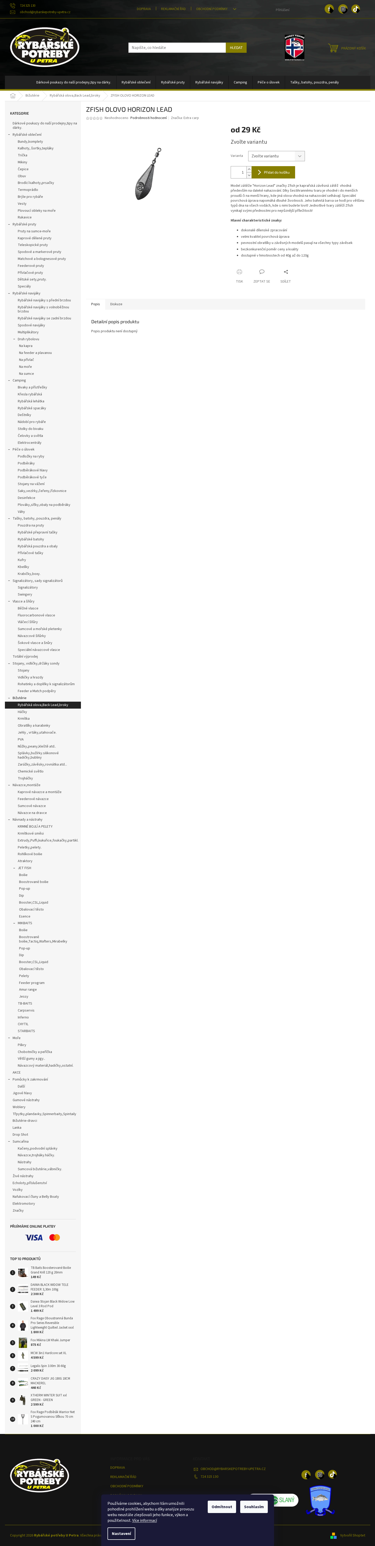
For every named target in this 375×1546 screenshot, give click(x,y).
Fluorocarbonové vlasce (36, 615)
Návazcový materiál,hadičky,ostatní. (45, 1065)
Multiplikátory (28, 332)
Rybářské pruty (24, 224)
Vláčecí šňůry (28, 622)
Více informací (144, 1520)
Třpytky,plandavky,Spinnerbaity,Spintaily (44, 1114)
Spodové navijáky (31, 325)
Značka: (185, 118)
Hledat (236, 47)
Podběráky (26, 463)
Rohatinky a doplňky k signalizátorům (46, 684)
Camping (19, 380)
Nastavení (121, 1533)
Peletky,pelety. (29, 847)
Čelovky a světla (30, 435)
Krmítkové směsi (31, 833)
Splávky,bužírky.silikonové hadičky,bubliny (38, 755)
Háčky (22, 712)
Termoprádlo (28, 189)
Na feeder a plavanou (35, 352)
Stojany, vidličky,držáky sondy (36, 663)
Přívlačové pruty (30, 272)
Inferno (23, 1017)
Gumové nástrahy (26, 1100)
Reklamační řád (173, 9)
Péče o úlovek (24, 449)
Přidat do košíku (277, 172)
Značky (18, 1210)
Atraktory (25, 861)
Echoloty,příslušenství (30, 1183)
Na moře (25, 366)
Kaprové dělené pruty (35, 238)
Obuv (22, 176)
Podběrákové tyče (32, 477)
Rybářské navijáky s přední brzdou (44, 300)
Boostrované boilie (33, 882)
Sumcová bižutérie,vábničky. (40, 1169)
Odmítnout (222, 1507)
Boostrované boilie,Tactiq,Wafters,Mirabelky (43, 939)
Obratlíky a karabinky (34, 725)
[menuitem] (73, 82)
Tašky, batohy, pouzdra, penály (37, 518)
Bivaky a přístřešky (32, 387)
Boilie (23, 875)
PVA (21, 739)
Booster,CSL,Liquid (33, 902)
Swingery (25, 594)
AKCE (17, 1072)
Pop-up (24, 888)
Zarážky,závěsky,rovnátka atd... (42, 764)
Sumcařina (21, 1141)
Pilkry (22, 1045)
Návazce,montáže (26, 785)
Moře (17, 1038)
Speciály (24, 286)
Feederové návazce (33, 799)
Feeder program (32, 983)
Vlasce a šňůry (24, 601)
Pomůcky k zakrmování (30, 1079)
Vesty (22, 203)
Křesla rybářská (30, 394)
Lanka (17, 1127)
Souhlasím (254, 1507)
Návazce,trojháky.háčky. (36, 1155)
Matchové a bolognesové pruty (42, 258)
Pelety (24, 976)
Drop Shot (20, 1134)
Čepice (23, 169)
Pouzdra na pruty (31, 525)
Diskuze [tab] (116, 304)
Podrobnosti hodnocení (148, 118)
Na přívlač (26, 359)
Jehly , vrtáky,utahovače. (37, 732)
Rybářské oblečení (27, 134)
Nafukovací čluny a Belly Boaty (36, 1196)
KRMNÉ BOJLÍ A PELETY (35, 826)
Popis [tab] (95, 304)
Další (21, 1086)
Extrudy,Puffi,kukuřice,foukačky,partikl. (48, 840)
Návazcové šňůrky (32, 636)
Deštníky (24, 415)
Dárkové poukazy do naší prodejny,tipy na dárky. (45, 125)
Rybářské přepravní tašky (37, 532)
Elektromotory (24, 1203)
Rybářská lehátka (31, 401)
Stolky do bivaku (30, 428)
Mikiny (22, 162)
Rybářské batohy (31, 539)
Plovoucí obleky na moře (37, 210)
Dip (21, 895)
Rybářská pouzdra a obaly (38, 546)
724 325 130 (209, 1476)
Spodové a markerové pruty (39, 251)
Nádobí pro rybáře (32, 421)
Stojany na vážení (31, 484)
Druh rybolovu (28, 339)
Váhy (21, 511)
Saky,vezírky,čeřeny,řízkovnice (42, 491)
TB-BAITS (25, 1003)
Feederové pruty (31, 265)
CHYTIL (23, 1024)
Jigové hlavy (22, 1093)
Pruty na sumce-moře (34, 231)
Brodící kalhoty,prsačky (36, 182)
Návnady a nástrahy (28, 819)
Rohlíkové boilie (30, 854)
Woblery (19, 1107)
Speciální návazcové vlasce (39, 649)
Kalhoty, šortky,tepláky (36, 148)
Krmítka (24, 718)
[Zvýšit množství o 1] (249, 169)
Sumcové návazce (32, 806)
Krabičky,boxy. (29, 573)
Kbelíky (23, 567)
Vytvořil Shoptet (352, 1535)
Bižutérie (20, 698)
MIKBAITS (25, 923)
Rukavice (25, 217)
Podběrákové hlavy (33, 470)
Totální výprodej (25, 656)
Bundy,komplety (30, 141)
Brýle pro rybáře (30, 196)
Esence (24, 916)
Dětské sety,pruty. (32, 279)
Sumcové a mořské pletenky (40, 629)
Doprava (144, 9)
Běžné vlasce (28, 608)
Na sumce (26, 373)
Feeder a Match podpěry (37, 691)
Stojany (23, 670)
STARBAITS (26, 1031)
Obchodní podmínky (212, 9)
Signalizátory (28, 587)
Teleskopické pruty (33, 245)
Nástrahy (24, 1162)
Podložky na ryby (31, 456)
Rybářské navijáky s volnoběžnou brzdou (43, 309)
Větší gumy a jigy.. (31, 1058)
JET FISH (24, 868)
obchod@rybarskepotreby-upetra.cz (233, 1469)
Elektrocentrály (29, 442)
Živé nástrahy (23, 1176)
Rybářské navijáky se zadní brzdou (44, 318)
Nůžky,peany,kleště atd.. (37, 746)
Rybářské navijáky (26, 293)
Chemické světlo (31, 771)
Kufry (22, 560)
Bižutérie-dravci (25, 1120)
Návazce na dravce (32, 813)
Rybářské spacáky (32, 408)
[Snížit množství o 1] (249, 175)
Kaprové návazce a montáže (40, 792)
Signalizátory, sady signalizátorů (38, 580)
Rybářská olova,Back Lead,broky (43, 705)
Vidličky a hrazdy (30, 677)
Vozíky (18, 1189)
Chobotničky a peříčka (35, 1052)
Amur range (28, 989)
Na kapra (25, 346)
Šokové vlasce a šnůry (35, 642)
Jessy (23, 996)
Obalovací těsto (31, 909)
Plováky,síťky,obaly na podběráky (44, 504)
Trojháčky (25, 778)
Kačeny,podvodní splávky (37, 1148)
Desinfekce (26, 497)
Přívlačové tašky (30, 553)
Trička (22, 155)
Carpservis (26, 1010)
